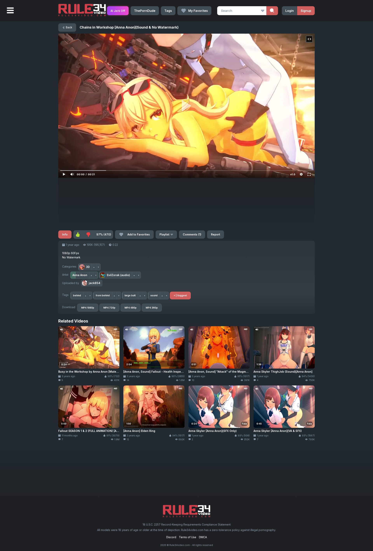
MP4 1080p (87, 307)
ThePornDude (144, 11)
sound (154, 295)
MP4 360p (152, 307)
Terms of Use (187, 537)
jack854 (94, 283)
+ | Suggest (180, 295)
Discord (171, 537)
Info (65, 234)
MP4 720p (109, 307)
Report (215, 234)
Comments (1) (192, 234)
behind (77, 295)
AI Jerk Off (118, 10)
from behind (103, 295)
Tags (168, 11)
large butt (130, 295)
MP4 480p (131, 307)
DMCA (203, 537)
